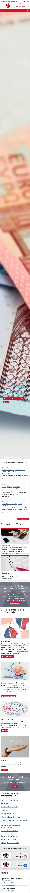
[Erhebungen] (15, 536)
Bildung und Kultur (7, 813)
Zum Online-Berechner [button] (8, 696)
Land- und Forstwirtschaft (9, 831)
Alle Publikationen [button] (22, 519)
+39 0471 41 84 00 (9, 891)
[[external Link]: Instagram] (15, 855)
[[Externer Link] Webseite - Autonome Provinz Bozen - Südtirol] (16, 5)
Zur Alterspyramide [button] (7, 656)
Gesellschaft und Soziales (9, 807)
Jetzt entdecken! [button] (14, 603)
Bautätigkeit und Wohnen (9, 836)
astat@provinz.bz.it (11, 885)
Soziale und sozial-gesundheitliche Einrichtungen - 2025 (13, 471)
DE (24, 1)
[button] (1, 235)
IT (26, 1)
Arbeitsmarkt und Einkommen (11, 817)
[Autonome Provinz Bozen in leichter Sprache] (28, 1)
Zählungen (5, 573)
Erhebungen (6, 545)
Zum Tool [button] (4, 731)
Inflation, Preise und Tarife (10, 843)
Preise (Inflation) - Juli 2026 (11, 487)
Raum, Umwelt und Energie (10, 800)
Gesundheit (5, 810)
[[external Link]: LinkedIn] (15, 864)
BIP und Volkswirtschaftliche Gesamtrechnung (10, 826)
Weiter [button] (6, 402)
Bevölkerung (5, 803)
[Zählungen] (15, 563)
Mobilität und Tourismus (9, 839)
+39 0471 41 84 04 (9, 882)
